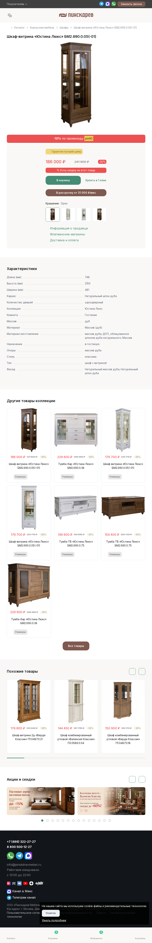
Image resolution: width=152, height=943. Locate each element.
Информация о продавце (69, 228)
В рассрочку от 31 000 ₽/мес (76, 192)
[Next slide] (138, 86)
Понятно (51, 913)
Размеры (20, 476)
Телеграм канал (23, 897)
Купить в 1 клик (95, 180)
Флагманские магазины (67, 234)
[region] (76, 26)
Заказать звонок (131, 4)
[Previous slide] (14, 86)
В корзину (63, 180)
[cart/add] (41, 477)
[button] (42, 820)
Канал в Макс (22, 891)
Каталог (19, 27)
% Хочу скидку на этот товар (76, 170)
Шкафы (64, 27)
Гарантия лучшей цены (66, 151)
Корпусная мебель (42, 27)
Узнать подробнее (54, 920)
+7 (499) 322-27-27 (21, 841)
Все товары (76, 645)
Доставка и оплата (64, 240)
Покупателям (15, 4)
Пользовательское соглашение (27, 912)
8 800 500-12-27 (19, 847)
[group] (41, 801)
